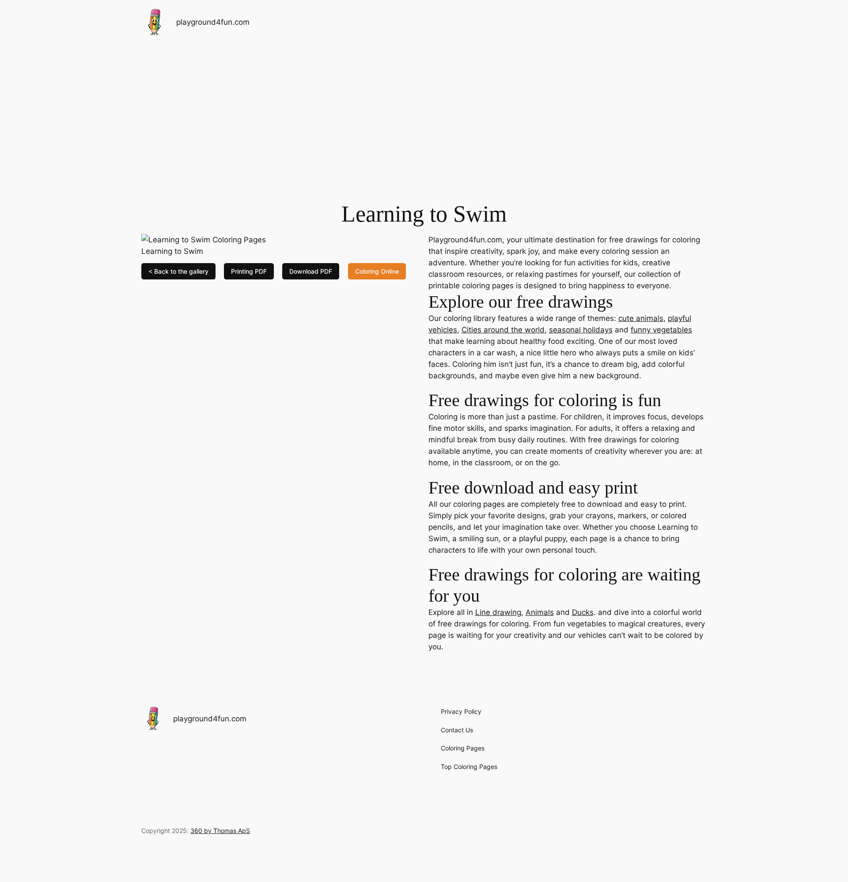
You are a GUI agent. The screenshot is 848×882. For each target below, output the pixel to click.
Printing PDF (249, 271)
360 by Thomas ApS (220, 830)
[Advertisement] (424, 114)
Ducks (583, 612)
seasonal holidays (581, 329)
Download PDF (310, 271)
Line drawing (498, 612)
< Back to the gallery (178, 271)
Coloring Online (377, 271)
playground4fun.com (213, 22)
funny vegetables (661, 329)
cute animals (640, 318)
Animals (540, 612)
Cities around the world (503, 329)
